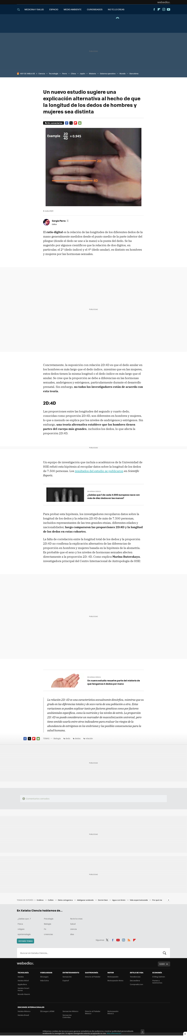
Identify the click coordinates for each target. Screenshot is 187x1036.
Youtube (168, 9)
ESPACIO (53, 9)
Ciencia (41, 73)
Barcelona (134, 73)
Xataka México (24, 1011)
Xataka (21, 976)
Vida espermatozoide (139, 900)
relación (89, 738)
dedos (78, 738)
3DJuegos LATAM (47, 1011)
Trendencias (135, 976)
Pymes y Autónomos (157, 981)
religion (21, 929)
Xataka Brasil (23, 1015)
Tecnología (53, 73)
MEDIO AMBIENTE (72, 9)
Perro (64, 73)
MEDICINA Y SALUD (34, 9)
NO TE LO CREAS (116, 9)
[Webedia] (163, 2)
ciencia (73, 929)
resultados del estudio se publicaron (99, 471)
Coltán (51, 900)
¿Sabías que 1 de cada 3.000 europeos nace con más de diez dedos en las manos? (113, 496)
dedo (67, 738)
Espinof (66, 980)
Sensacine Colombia (67, 1016)
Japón (82, 73)
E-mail (79, 123)
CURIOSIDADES (94, 9)
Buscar (164, 952)
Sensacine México (70, 1011)
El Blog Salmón (158, 976)
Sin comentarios (54, 123)
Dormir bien (103, 900)
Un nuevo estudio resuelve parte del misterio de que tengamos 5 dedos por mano (113, 682)
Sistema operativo (108, 73)
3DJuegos (44, 976)
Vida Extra (44, 980)
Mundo (123, 73)
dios (72, 934)
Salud (73, 923)
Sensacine (67, 976)
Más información (114, 1033)
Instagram (163, 9)
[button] (60, 220)
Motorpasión (112, 976)
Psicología (48, 918)
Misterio (92, 73)
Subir (162, 964)
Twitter (71, 123)
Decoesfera (135, 980)
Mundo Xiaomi (24, 994)
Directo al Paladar (92, 976)
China (73, 73)
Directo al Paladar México (92, 1012)
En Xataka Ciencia (94, 491)
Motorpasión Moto (115, 980)
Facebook (154, 9)
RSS (129, 939)
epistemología (24, 934)
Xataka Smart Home (23, 989)
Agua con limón (119, 900)
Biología (57, 738)
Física (20, 923)
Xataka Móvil (23, 980)
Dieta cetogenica (65, 900)
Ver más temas (25, 941)
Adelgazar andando (85, 900)
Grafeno (40, 900)
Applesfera (22, 984)
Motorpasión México (112, 1012)
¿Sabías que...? (24, 918)
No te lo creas (76, 918)
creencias (48, 934)
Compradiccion (136, 984)
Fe (45, 929)
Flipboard (159, 9)
